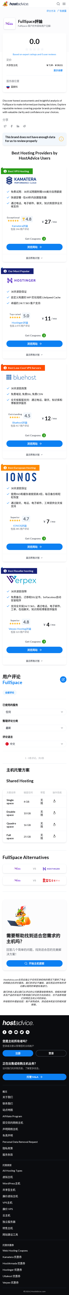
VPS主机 (7, 1202)
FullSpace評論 (30, 21)
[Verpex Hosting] (21, 580)
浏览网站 (32, 246)
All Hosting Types (12, 1170)
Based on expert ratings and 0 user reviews (34, 54)
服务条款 (8, 1154)
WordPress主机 (11, 1183)
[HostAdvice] (16, 3)
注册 (18, 1053)
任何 (8, 711)
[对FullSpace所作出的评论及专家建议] (5, 126)
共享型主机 (9, 1189)
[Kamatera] (21, 180)
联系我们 (8, 1103)
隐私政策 (8, 1148)
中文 (12, 743)
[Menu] (63, 3)
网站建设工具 (10, 1234)
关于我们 (8, 1097)
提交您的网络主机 (13, 1122)
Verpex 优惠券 (11, 1282)
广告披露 (61, 11)
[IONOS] (21, 477)
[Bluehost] (21, 377)
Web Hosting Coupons (15, 1250)
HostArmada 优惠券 (14, 1263)
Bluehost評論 (19, 422)
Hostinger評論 (20, 322)
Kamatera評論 (20, 225)
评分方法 (51, 11)
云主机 (6, 1215)
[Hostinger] (21, 280)
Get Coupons (35, 238)
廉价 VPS (8, 1208)
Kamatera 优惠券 (12, 1256)
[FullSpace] (9, 23)
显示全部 (58, 70)
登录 (51, 1053)
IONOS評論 (20, 525)
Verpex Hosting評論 (20, 628)
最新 (8, 727)
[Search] (58, 3)
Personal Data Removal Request (20, 1141)
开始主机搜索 (36, 963)
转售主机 (8, 1228)
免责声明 (8, 1135)
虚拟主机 (8, 1176)
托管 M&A (32, 1076)
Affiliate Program (12, 1116)
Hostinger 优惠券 (12, 1269)
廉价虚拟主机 (10, 1196)
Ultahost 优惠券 (11, 1276)
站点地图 (8, 1109)
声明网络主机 (10, 1128)
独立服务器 (9, 1221)
